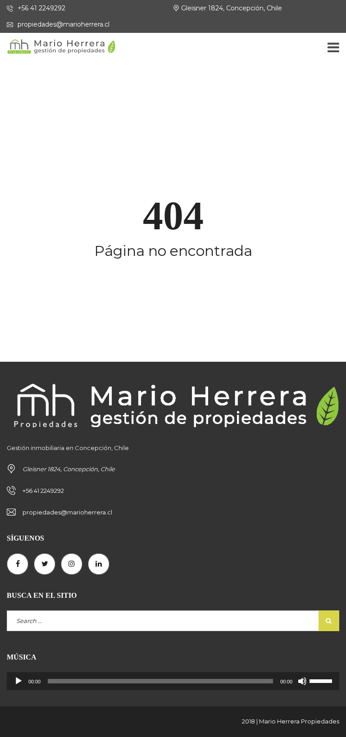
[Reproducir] (18, 681)
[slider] (322, 680)
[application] (173, 681)
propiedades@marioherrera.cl (62, 24)
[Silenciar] (302, 681)
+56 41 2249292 (40, 8)
